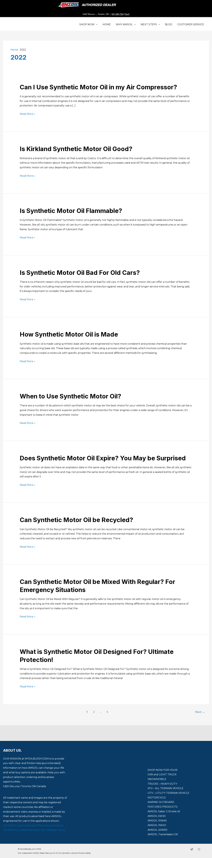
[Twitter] (191, 849)
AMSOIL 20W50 (157, 829)
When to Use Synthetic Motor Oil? (70, 396)
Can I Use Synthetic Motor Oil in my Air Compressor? (98, 87)
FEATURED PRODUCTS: (163, 806)
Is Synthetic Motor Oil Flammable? (71, 210)
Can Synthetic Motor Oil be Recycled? (76, 520)
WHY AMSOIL (124, 24)
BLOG (168, 24)
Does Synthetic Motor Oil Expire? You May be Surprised (103, 458)
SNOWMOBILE (157, 779)
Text (127, 14)
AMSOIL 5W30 (157, 816)
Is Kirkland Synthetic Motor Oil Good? (76, 149)
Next (200, 711)
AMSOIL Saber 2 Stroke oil (164, 811)
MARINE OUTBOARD (161, 802)
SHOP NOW (87, 24)
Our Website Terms (53, 830)
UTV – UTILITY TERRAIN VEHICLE (168, 792)
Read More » (27, 114)
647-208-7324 (118, 14)
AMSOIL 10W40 (157, 820)
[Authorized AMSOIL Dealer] (88, 5)
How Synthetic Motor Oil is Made (69, 334)
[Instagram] (199, 849)
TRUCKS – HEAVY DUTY (162, 783)
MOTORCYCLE (157, 797)
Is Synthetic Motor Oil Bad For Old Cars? (80, 272)
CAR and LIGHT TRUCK (162, 774)
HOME (107, 24)
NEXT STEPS (149, 24)
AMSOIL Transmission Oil (163, 834)
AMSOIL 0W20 (157, 825)
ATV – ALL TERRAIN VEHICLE (165, 788)
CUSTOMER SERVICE (190, 24)
